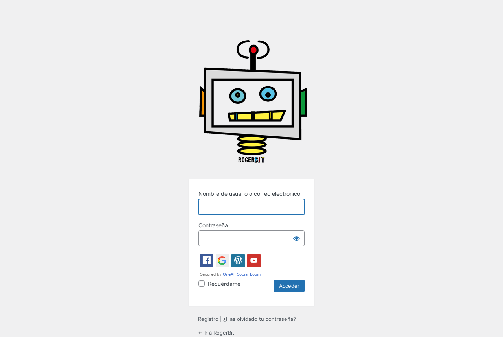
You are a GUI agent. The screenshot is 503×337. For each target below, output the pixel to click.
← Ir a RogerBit (216, 333)
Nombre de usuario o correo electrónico (249, 193)
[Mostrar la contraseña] (297, 238)
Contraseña (213, 225)
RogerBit (253, 104)
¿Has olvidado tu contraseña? (259, 319)
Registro (208, 319)
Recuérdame (224, 283)
